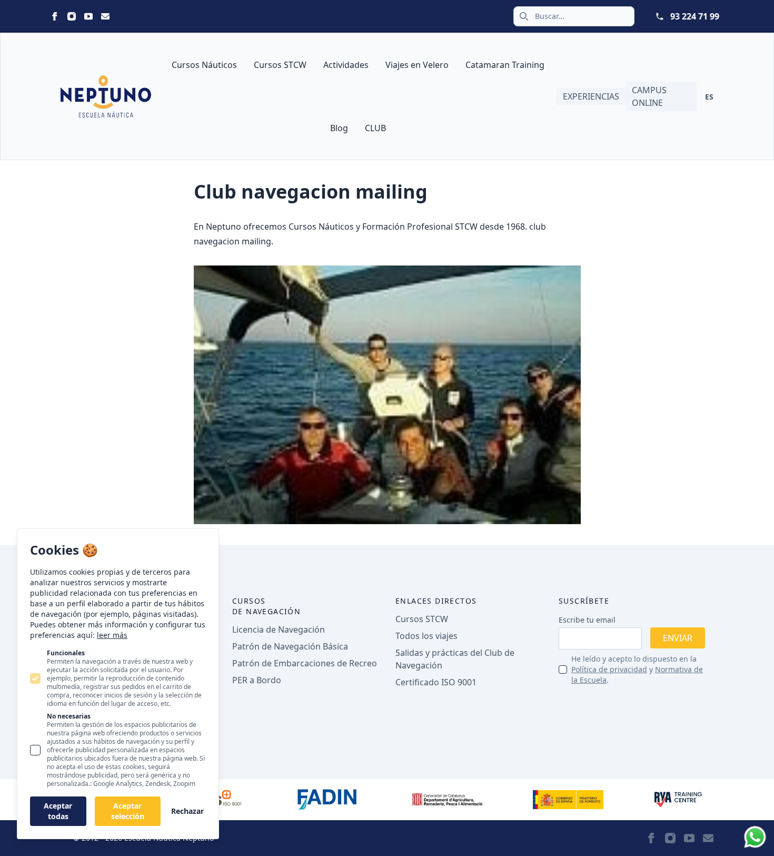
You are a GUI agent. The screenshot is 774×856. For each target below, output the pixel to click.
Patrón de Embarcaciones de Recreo (304, 663)
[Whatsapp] (755, 837)
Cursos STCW (280, 65)
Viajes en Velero (417, 65)
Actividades (346, 65)
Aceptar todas (58, 811)
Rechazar (187, 811)
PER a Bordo (256, 680)
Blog (339, 128)
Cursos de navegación (266, 606)
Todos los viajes (426, 636)
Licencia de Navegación (278, 629)
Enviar (677, 638)
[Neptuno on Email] (105, 16)
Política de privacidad (609, 669)
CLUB (375, 128)
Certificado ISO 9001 (436, 682)
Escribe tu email (587, 620)
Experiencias (591, 96)
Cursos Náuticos (204, 65)
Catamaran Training (504, 65)
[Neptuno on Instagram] (71, 16)
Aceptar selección (127, 811)
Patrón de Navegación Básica (290, 646)
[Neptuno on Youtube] (88, 16)
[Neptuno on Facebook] (55, 16)
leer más (112, 635)
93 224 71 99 (694, 16)
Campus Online (649, 96)
